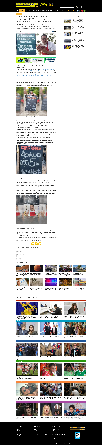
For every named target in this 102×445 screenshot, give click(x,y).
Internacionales (42, 10)
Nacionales (34, 10)
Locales (28, 10)
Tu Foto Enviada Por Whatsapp (41, 434)
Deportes (50, 10)
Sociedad (57, 10)
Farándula (63, 10)
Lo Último (21, 10)
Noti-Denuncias (37, 433)
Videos (35, 430)
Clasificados (71, 10)
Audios (35, 429)
